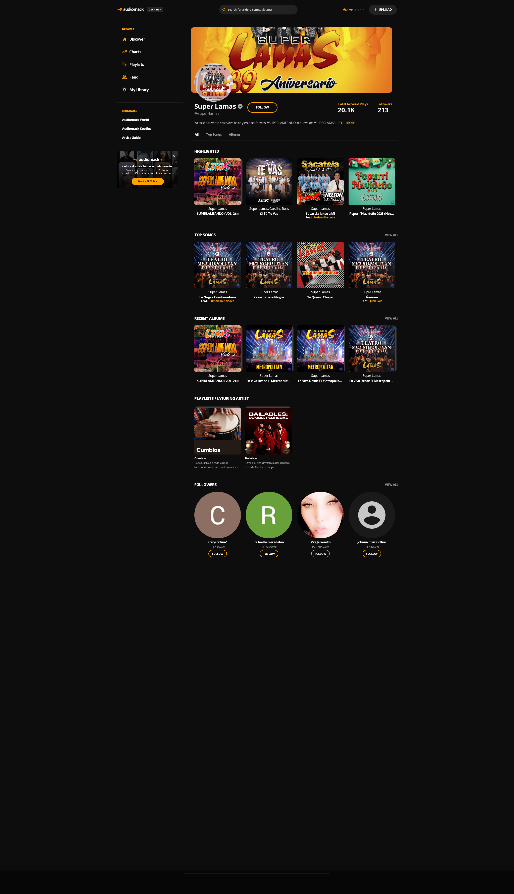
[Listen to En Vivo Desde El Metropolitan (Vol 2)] (269, 348)
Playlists (136, 64)
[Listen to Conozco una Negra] (269, 265)
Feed (133, 77)
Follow (262, 107)
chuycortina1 (217, 542)
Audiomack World (135, 119)
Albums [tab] (234, 134)
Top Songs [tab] (214, 134)
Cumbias (200, 458)
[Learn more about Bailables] (268, 431)
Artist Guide (131, 137)
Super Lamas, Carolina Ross (269, 209)
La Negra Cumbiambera (217, 297)
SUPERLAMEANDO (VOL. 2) (216, 214)
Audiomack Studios (136, 128)
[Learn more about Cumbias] (217, 431)
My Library (139, 89)
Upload (385, 9)
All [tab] (197, 134)
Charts (135, 51)
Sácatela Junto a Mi (320, 214)
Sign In (359, 9)
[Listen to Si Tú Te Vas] (269, 181)
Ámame (372, 297)
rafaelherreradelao (269, 542)
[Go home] (130, 9)
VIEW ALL (391, 235)
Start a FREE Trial (147, 181)
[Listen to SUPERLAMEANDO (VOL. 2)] (217, 181)
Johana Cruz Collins (372, 542)
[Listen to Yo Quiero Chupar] (320, 265)
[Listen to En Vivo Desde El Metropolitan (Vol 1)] (372, 348)
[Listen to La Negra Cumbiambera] (217, 265)
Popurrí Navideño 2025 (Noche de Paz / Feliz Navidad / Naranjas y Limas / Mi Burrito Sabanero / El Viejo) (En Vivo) (371, 214)
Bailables (251, 458)
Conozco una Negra (269, 297)
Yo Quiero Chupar (320, 297)
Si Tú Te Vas (269, 214)
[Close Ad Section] (174, 156)
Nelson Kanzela (324, 217)
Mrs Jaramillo (320, 542)
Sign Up (348, 9)
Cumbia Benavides (221, 301)
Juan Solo (376, 301)
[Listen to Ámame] (372, 265)
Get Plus (155, 9)
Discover (137, 39)
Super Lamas (217, 209)
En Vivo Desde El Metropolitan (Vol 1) (371, 381)
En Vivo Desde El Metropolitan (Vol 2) (269, 381)
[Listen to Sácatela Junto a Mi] (320, 181)
